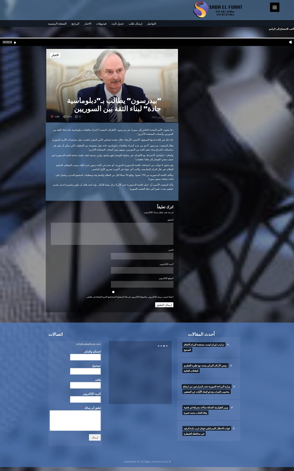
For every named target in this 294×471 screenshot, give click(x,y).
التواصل (151, 23)
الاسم (171, 249)
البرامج (75, 23)
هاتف (97, 380)
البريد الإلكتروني (166, 264)
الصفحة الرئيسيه (57, 23)
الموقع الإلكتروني (166, 278)
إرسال (95, 437)
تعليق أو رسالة (91, 408)
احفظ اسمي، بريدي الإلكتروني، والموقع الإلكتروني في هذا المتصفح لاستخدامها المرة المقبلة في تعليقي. (129, 296)
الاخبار (87, 23)
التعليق (170, 219)
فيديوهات (101, 23)
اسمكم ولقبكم (91, 351)
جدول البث (117, 23)
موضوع (95, 365)
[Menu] (274, 7)
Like (57, 116)
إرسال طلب (135, 23)
